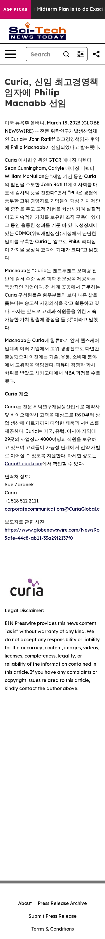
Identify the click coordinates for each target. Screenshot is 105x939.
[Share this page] (96, 54)
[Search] (66, 54)
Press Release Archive (62, 903)
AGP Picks (15, 9)
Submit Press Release (53, 916)
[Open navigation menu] (10, 54)
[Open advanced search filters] (80, 54)
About (25, 903)
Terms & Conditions (52, 929)
